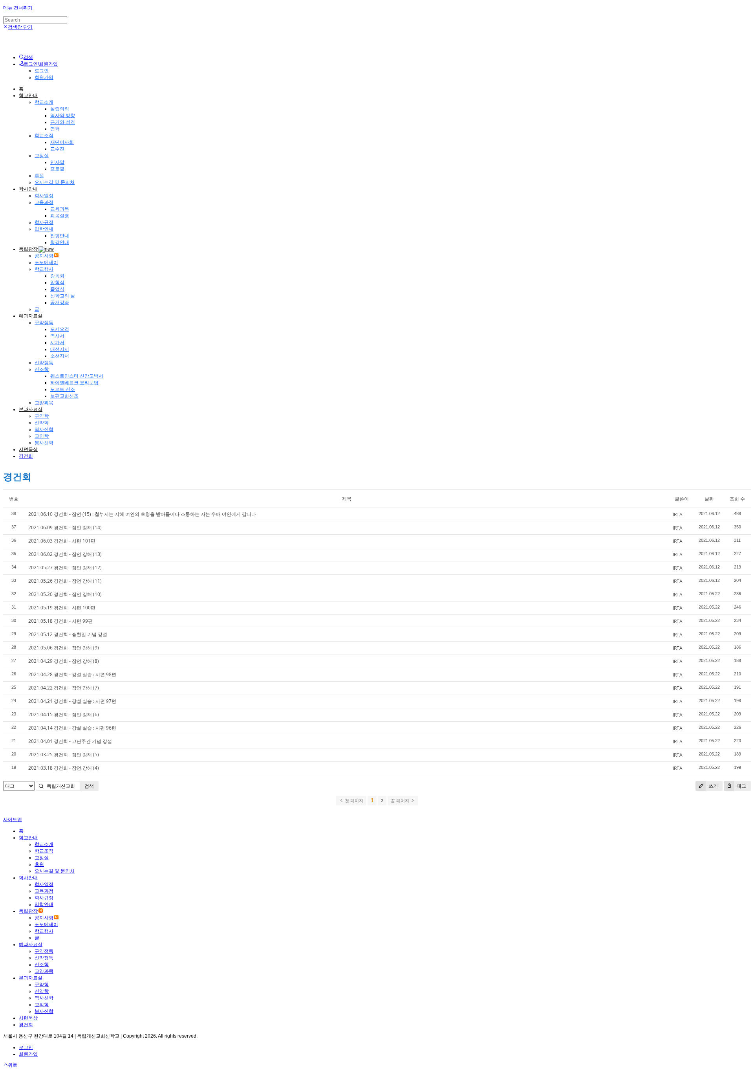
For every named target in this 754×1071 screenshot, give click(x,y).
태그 (741, 786)
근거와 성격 (62, 122)
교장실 (42, 155)
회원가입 (44, 77)
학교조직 (44, 135)
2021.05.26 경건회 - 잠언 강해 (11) (65, 581)
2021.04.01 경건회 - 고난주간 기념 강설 (70, 741)
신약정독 (44, 362)
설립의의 (59, 109)
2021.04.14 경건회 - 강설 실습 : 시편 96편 (72, 727)
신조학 (42, 369)
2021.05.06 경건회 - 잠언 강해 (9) (63, 647)
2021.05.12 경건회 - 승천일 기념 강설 (67, 634)
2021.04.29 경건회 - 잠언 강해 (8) (63, 661)
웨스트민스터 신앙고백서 (76, 376)
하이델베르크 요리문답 (74, 382)
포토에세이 (46, 262)
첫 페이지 (353, 800)
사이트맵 (12, 819)
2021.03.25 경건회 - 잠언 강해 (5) (63, 754)
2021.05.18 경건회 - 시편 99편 (60, 621)
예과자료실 (30, 316)
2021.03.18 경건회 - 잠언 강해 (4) (63, 768)
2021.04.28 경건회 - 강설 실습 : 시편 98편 (72, 674)
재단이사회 (62, 142)
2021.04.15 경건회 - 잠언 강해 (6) (63, 714)
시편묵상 (28, 449)
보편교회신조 (64, 396)
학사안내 (28, 189)
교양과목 (44, 402)
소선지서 (59, 356)
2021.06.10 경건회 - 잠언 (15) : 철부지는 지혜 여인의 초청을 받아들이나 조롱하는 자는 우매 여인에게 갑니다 (142, 514)
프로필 (57, 169)
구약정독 (44, 322)
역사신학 (44, 429)
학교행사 (44, 269)
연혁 (55, 129)
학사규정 (44, 222)
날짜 (709, 498)
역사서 (57, 336)
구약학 (42, 416)
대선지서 (59, 349)
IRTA (678, 514)
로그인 (42, 70)
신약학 (42, 422)
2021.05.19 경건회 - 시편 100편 (61, 607)
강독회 (57, 276)
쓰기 (712, 786)
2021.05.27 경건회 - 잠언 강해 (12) (65, 567)
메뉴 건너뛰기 (18, 8)
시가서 (57, 342)
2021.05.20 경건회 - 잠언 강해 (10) (65, 594)
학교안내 (28, 95)
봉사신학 (44, 443)
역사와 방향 (62, 115)
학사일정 (44, 195)
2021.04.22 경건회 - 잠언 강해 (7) (63, 687)
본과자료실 (30, 409)
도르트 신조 (62, 389)
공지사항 (44, 256)
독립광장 (28, 249)
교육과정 (44, 202)
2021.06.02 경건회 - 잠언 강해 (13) (65, 554)
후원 (39, 175)
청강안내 (59, 242)
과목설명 (59, 215)
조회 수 (737, 498)
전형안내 (59, 235)
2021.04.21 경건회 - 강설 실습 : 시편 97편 (72, 701)
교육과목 (59, 209)
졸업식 (57, 289)
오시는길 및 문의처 (55, 182)
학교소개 (44, 102)
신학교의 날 (62, 296)
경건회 (26, 456)
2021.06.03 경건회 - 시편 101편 (61, 540)
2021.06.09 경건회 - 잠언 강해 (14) (65, 527)
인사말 (57, 162)
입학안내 (44, 229)
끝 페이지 (400, 800)
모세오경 (59, 329)
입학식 (57, 282)
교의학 (42, 436)
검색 (89, 786)
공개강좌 (59, 302)
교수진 (57, 149)
